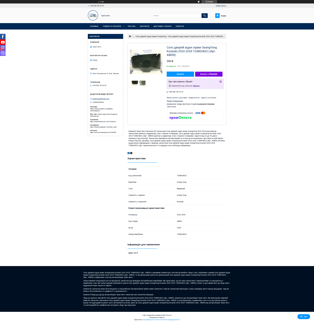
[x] (131, 153)
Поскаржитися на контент (151, 320)
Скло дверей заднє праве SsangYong (151, 36)
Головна (94, 26)
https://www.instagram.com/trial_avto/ (103, 127)
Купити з (204, 74)
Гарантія (180, 26)
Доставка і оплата (162, 26)
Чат (305, 317)
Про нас (132, 26)
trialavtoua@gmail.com (100, 99)
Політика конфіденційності (170, 320)
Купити (180, 74)
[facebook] (129, 153)
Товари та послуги (112, 26)
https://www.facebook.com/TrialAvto (103, 121)
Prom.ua (168, 315)
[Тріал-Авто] (93, 20)
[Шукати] (205, 15)
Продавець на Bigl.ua (157, 317)
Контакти (144, 26)
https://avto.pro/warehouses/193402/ (103, 132)
